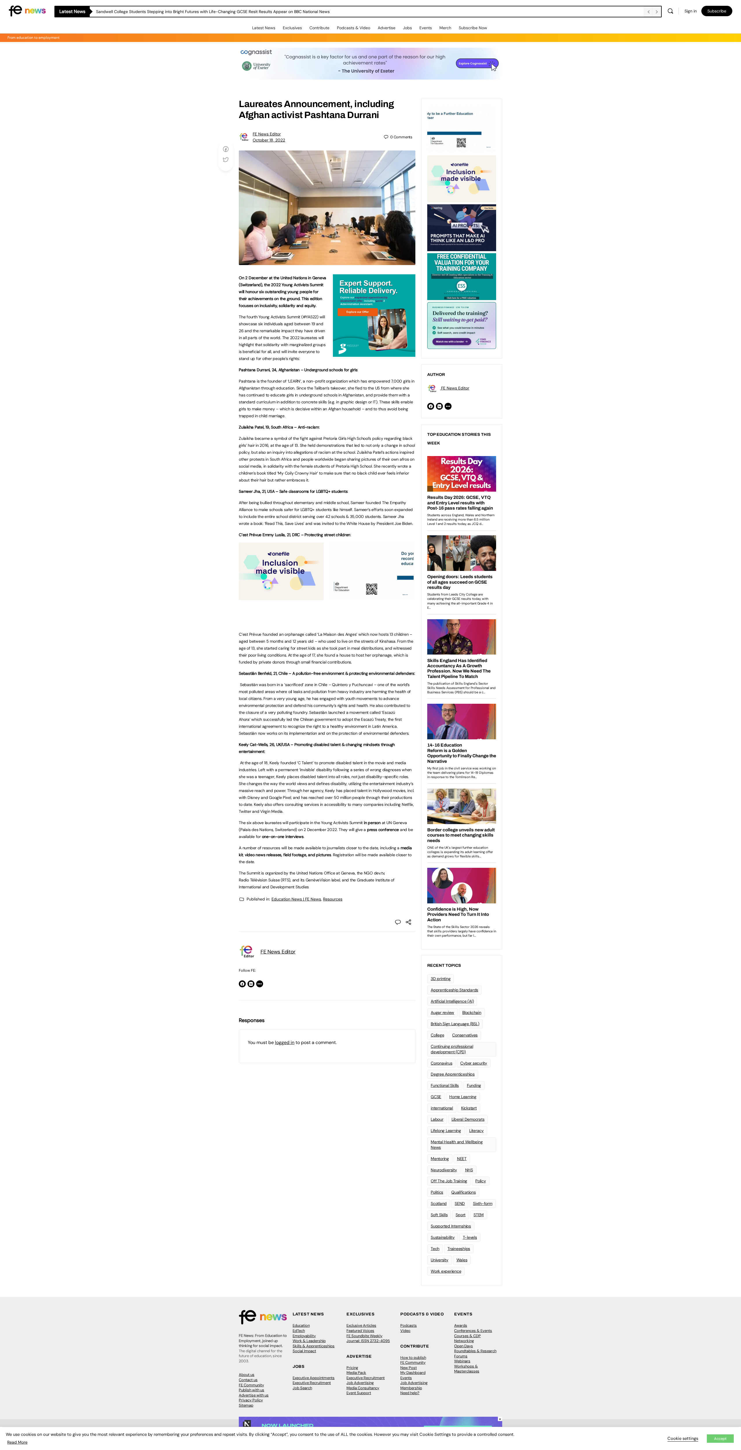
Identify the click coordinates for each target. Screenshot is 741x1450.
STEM (479, 1214)
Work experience (446, 1271)
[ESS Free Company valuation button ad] (461, 276)
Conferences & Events (473, 1330)
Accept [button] (720, 1438)
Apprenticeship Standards (454, 990)
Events (425, 27)
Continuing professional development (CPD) (452, 1049)
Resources (332, 899)
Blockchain (471, 1012)
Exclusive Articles (361, 1325)
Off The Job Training (449, 1180)
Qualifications (463, 1192)
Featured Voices (360, 1330)
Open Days (463, 1346)
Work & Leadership (309, 1340)
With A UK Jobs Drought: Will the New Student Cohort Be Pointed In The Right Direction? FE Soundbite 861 (195, 11)
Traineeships (458, 1248)
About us (246, 1374)
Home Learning (462, 1096)
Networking (464, 1340)
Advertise (386, 27)
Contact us (248, 1379)
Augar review (442, 1012)
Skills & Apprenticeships (314, 1346)
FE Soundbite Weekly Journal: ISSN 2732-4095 (368, 1338)
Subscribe (716, 11)
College (437, 1035)
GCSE (436, 1096)
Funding (474, 1085)
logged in (284, 1042)
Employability (304, 1335)
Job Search (302, 1387)
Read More (17, 1442)
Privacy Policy (251, 1400)
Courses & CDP (467, 1335)
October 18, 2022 (269, 140)
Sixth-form (482, 1203)
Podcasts (408, 1325)
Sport (460, 1214)
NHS (469, 1170)
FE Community (251, 1385)
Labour (437, 1119)
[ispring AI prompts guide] (461, 227)
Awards (460, 1325)
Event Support (358, 1392)
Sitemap (246, 1405)
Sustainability (443, 1237)
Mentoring (440, 1158)
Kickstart (469, 1108)
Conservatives (465, 1035)
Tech (435, 1248)
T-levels (470, 1237)
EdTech (299, 1330)
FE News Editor (267, 134)
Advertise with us (254, 1395)
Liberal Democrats (468, 1119)
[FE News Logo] (27, 11)
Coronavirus (441, 1063)
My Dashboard (412, 1372)
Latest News (263, 27)
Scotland (439, 1203)
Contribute (319, 27)
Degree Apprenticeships (453, 1074)
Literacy (476, 1130)
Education (301, 1325)
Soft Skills (439, 1214)
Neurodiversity (444, 1170)
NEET (462, 1158)
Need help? (409, 1392)
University (439, 1259)
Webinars (462, 1361)
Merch (445, 27)
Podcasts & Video (353, 27)
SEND (460, 1203)
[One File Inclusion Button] (281, 597)
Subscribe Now (473, 27)
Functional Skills (445, 1085)
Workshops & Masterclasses (466, 1369)
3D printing (440, 978)
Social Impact (304, 1350)
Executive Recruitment (312, 1382)
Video (405, 1330)
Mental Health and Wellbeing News (457, 1144)
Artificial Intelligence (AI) (452, 1001)
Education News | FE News (296, 899)
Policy (480, 1180)
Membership (411, 1387)
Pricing (352, 1367)
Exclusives (292, 27)
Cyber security (473, 1063)
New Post (408, 1367)
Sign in (691, 11)
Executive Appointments (314, 1377)
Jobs (407, 27)
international (442, 1108)
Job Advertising (360, 1382)
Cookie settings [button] (682, 1438)
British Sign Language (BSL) (455, 1023)
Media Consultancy (362, 1387)
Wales (461, 1259)
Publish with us (251, 1389)
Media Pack (356, 1372)
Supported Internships (451, 1226)
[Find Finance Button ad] (461, 325)
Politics (437, 1192)
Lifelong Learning (446, 1130)
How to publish (413, 1357)
